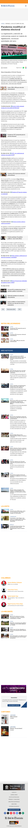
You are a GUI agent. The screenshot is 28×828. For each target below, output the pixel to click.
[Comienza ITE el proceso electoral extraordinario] (5, 334)
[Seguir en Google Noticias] (26, 68)
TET (19, 309)
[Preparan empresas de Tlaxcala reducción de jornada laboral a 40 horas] (5, 465)
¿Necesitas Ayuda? (14, 809)
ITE (3, 309)
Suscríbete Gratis (14, 705)
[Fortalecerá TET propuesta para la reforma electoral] (5, 328)
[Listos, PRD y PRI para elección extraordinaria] (5, 340)
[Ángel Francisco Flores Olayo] (4, 604)
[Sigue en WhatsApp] (23, 68)
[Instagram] (14, 813)
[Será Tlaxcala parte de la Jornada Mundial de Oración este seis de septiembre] (5, 375)
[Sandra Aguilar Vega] (4, 597)
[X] (8, 813)
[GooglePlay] (23, 813)
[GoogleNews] (17, 813)
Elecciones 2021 (11, 309)
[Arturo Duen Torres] (4, 590)
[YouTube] (11, 813)
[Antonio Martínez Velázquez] (4, 583)
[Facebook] (5, 813)
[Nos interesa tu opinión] (14, 787)
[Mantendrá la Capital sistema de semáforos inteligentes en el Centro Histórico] (5, 479)
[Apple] (20, 813)
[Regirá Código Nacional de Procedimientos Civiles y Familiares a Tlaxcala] (5, 438)
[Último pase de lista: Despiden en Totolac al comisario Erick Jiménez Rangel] (5, 629)
